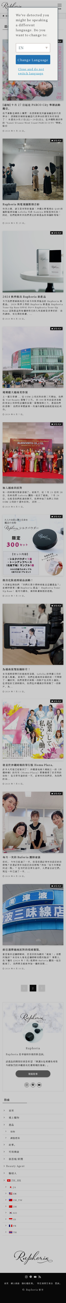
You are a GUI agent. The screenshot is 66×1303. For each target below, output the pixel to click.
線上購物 (12, 1117)
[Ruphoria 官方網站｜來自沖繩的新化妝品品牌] (12, 6)
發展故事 (33, 1074)
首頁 (10, 1110)
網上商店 (15, 1283)
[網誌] (26, 1085)
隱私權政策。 (28, 1283)
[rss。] (39, 1277)
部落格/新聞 (14, 1159)
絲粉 (11, 1131)
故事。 (11, 1144)
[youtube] (39, 1085)
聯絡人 (11, 1173)
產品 (10, 1125)
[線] (33, 1085)
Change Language (33, 59)
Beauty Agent (15, 1166)
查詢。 (58, 1283)
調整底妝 (14, 1137)
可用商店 (12, 1151)
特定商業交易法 (45, 1283)
